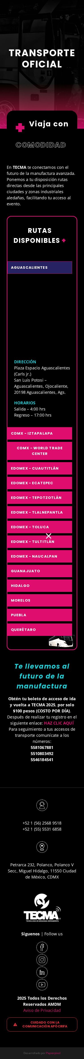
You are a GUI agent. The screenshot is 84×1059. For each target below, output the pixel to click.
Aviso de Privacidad (42, 1010)
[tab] (39, 267)
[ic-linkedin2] (42, 968)
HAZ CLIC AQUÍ (58, 723)
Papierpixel (53, 1053)
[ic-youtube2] (42, 980)
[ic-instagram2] (42, 955)
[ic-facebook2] (42, 943)
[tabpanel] (39, 351)
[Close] (48, 536)
